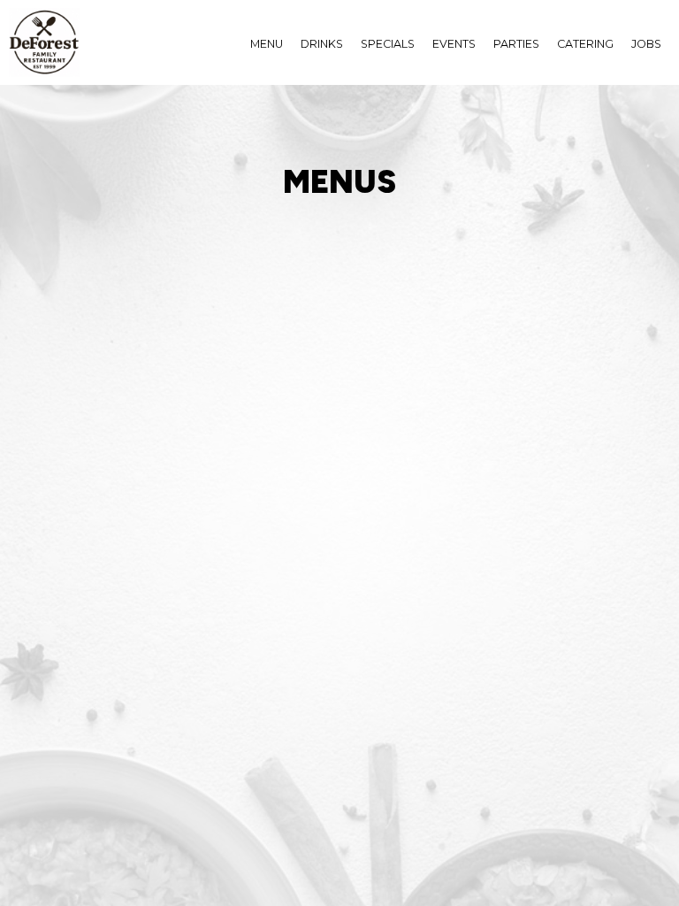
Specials (388, 43)
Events (454, 43)
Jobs (646, 43)
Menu (266, 43)
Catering (585, 43)
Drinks (322, 43)
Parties (516, 43)
